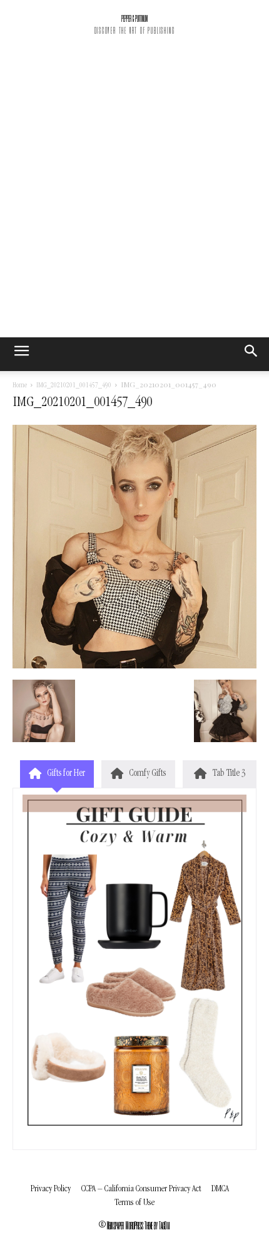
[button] (251, 354)
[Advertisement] (134, 196)
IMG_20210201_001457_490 (73, 386)
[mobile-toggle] (21, 354)
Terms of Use (134, 1203)
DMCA (220, 1189)
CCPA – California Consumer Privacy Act (141, 1189)
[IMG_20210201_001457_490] (134, 667)
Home (20, 386)
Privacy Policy (51, 1189)
